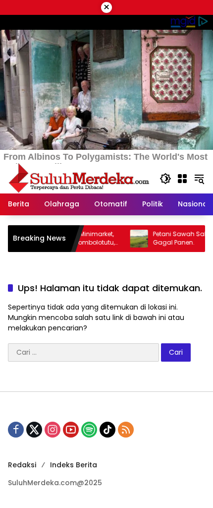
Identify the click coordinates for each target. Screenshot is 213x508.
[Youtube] (71, 430)
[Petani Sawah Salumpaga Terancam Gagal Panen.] (130, 239)
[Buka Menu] (182, 179)
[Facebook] (16, 430)
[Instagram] (52, 430)
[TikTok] (107, 430)
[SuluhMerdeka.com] (79, 178)
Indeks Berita (73, 465)
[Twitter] (34, 430)
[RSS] (126, 430)
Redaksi (22, 465)
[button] (165, 179)
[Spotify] (89, 430)
